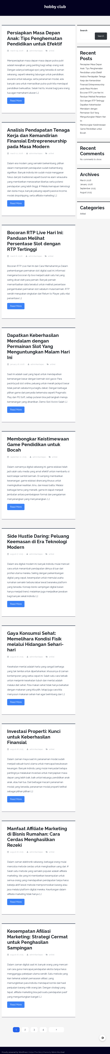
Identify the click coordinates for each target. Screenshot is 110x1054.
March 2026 (85, 180)
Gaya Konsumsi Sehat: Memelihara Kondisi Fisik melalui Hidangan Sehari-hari (35, 641)
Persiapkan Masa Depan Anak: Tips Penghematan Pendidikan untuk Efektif (34, 38)
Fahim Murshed (58, 1052)
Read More (16, 100)
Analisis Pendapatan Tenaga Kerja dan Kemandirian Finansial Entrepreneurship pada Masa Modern (38, 138)
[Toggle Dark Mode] (102, 1038)
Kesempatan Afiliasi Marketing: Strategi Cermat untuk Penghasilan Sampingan (37, 939)
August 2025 (86, 192)
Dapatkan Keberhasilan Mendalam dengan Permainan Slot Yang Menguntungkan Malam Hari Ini (38, 346)
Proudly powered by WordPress (15, 1052)
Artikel (51, 51)
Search (83, 30)
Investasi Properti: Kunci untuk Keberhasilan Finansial (33, 737)
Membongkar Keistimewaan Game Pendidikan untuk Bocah (38, 444)
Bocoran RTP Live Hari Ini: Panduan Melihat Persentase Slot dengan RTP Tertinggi (35, 241)
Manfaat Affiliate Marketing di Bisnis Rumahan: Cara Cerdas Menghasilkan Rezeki (37, 837)
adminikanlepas (36, 51)
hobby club (55, 6)
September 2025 (88, 188)
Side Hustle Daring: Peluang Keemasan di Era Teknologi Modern (38, 541)
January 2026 (86, 184)
